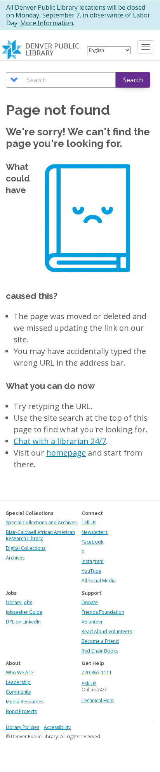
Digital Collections (25, 548)
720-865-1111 (97, 672)
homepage (66, 452)
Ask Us (89, 683)
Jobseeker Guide (24, 612)
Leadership (18, 682)
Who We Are (19, 672)
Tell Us (89, 522)
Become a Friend (100, 641)
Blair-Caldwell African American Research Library (40, 535)
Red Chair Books (100, 651)
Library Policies (22, 727)
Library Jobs (19, 602)
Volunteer (92, 621)
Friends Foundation (103, 612)
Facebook (92, 542)
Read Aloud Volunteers (107, 631)
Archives (15, 557)
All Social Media (99, 580)
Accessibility (57, 727)
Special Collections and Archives (41, 522)
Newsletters (95, 532)
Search (133, 80)
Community (18, 692)
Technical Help (98, 700)
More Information (46, 23)
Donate (90, 602)
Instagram (93, 561)
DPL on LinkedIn (23, 621)
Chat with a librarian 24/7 (60, 441)
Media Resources (24, 701)
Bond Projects (21, 711)
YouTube (91, 571)
